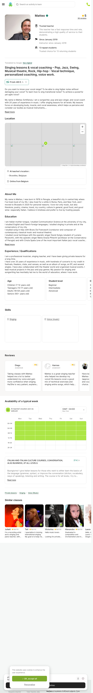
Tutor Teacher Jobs (33, 692)
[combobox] (45, 4)
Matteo (40, 16)
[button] (83, 678)
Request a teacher (14, 692)
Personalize (29, 684)
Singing (13, 319)
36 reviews (82, 18)
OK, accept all (30, 678)
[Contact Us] (88, 4)
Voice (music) (53, 319)
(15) (17, 529)
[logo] (10, 4)
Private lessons (11, 493)
